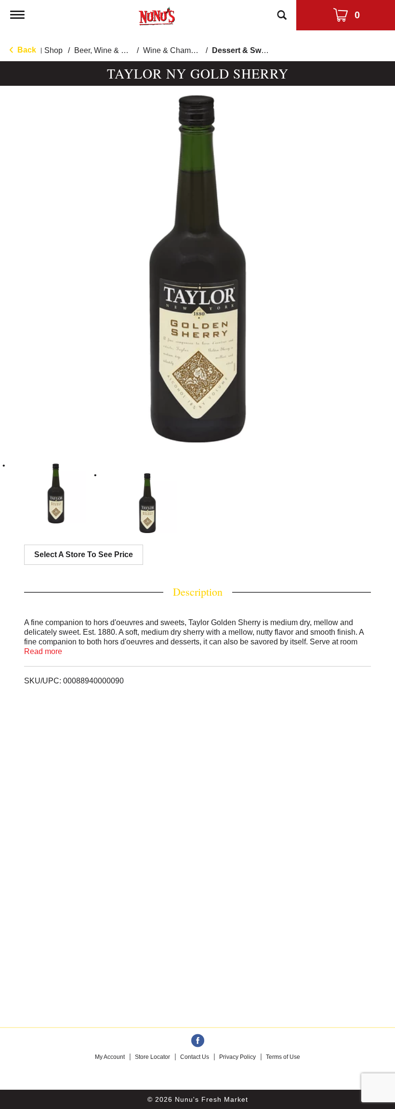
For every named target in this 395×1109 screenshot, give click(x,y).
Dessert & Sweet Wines (254, 50)
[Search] (282, 10)
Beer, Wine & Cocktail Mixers (123, 50)
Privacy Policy (237, 1057)
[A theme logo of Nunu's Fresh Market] (157, 14)
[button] (56, 493)
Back (25, 50)
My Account (110, 1057)
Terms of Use (283, 1057)
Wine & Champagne (177, 50)
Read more (43, 651)
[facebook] (197, 1041)
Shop (53, 50)
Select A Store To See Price (83, 554)
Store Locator (152, 1057)
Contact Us (194, 1057)
